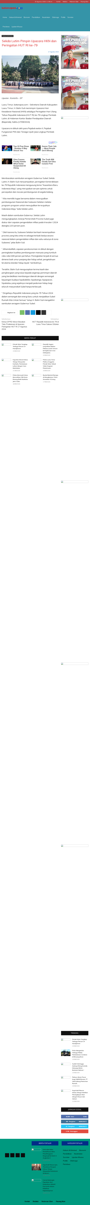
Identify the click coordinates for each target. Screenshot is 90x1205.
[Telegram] (33, 312)
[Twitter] (23, 1155)
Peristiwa (6, 27)
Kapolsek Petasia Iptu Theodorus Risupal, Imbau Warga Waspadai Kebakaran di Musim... (50, 1169)
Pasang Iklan (84, 1)
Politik (63, 17)
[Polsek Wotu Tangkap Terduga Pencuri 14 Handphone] (6, 346)
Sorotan (70, 17)
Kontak (58, 1)
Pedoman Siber (74, 1)
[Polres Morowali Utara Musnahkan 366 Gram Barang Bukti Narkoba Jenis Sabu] (6, 377)
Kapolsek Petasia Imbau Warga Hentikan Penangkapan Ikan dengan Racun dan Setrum (80, 1095)
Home (5, 17)
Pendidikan (36, 17)
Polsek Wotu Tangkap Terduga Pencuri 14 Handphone (20, 346)
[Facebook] (27, 312)
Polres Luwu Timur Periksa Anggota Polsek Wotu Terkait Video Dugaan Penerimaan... (49, 364)
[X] (38, 312)
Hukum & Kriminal (15, 17)
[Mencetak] (43, 312)
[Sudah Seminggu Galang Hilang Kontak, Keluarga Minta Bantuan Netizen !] (65, 1066)
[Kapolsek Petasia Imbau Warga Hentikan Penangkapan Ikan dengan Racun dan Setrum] (65, 1092)
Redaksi (65, 1)
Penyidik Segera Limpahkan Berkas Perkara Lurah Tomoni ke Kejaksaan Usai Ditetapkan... (50, 348)
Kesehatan (46, 17)
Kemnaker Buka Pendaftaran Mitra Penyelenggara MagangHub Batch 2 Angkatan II (50, 1154)
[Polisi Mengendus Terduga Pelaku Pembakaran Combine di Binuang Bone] (65, 1053)
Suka (85, 1116)
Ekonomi (27, 17)
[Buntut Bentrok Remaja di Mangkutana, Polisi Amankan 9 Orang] (36, 377)
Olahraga (55, 17)
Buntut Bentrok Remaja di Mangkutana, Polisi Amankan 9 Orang (50, 377)
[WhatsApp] (22, 312)
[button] (85, 8)
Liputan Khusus (17, 27)
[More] (49, 312)
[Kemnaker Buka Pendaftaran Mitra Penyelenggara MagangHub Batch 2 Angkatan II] (36, 1152)
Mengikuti (83, 1121)
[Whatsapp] (7, 1155)
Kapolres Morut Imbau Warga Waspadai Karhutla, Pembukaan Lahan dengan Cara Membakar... (20, 364)
